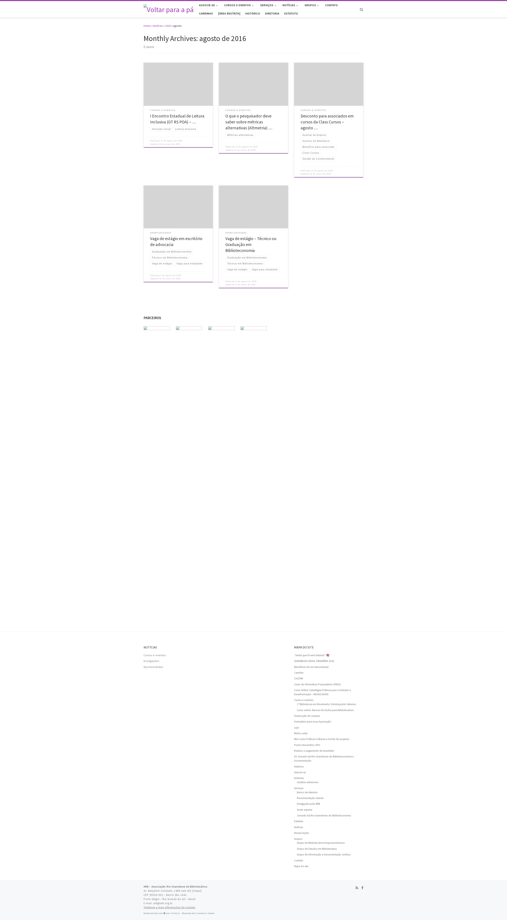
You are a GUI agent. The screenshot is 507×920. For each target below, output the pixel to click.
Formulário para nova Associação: (313, 721)
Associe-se (300, 772)
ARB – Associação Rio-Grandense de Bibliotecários (175, 886)
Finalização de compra (307, 716)
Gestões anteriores (307, 782)
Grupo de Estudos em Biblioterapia (317, 848)
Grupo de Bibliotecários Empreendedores (321, 843)
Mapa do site (301, 866)
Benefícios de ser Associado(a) (311, 667)
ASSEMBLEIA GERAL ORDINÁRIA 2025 (314, 661)
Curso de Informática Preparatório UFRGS (317, 684)
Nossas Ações (301, 833)
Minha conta (301, 733)
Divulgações (151, 661)
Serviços (298, 788)
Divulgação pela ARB (308, 804)
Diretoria (299, 778)
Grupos (298, 839)
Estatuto (298, 821)
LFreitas (175, 913)
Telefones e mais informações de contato (169, 907)
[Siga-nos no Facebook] (362, 887)
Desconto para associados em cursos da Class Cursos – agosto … (327, 122)
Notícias (158, 26)
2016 (168, 26)
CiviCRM (298, 678)
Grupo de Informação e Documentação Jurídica (324, 854)
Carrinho (299, 672)
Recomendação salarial (310, 798)
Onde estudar (304, 809)
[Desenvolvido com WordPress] (164, 913)
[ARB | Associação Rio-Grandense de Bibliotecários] (168, 8)
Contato (298, 860)
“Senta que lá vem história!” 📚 (312, 655)
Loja (296, 727)
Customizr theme (205, 913)
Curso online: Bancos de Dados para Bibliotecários (325, 710)
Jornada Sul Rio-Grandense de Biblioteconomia (324, 815)
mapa (197, 890)
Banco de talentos (307, 792)
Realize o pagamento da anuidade (314, 750)
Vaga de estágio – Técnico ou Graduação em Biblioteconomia (250, 244)
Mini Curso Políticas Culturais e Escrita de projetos (321, 739)
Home (147, 26)
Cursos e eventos (155, 655)
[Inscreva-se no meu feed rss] (356, 887)
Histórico (299, 766)
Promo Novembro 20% (307, 745)
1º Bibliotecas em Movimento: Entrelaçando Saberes (326, 704)
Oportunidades (153, 667)
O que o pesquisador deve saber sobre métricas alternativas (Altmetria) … (248, 122)
